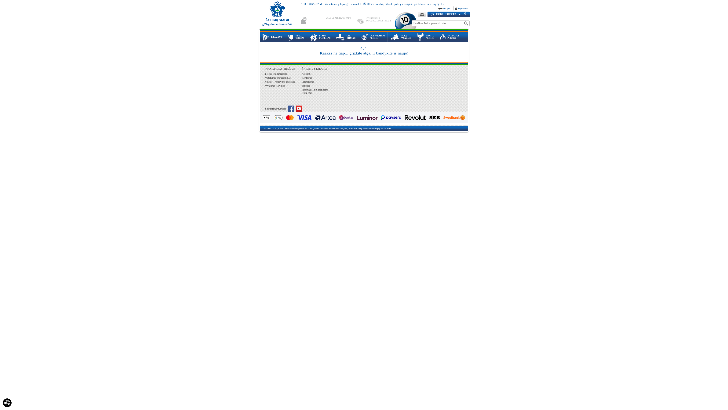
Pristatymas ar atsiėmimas (277, 77)
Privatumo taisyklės (274, 85)
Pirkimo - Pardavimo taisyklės (279, 81)
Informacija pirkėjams (275, 73)
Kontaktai (307, 77)
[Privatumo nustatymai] (7, 402)
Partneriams (308, 81)
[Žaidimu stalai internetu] (280, 14)
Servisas (306, 85)
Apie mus (306, 73)
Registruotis (463, 8)
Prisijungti (447, 8)
